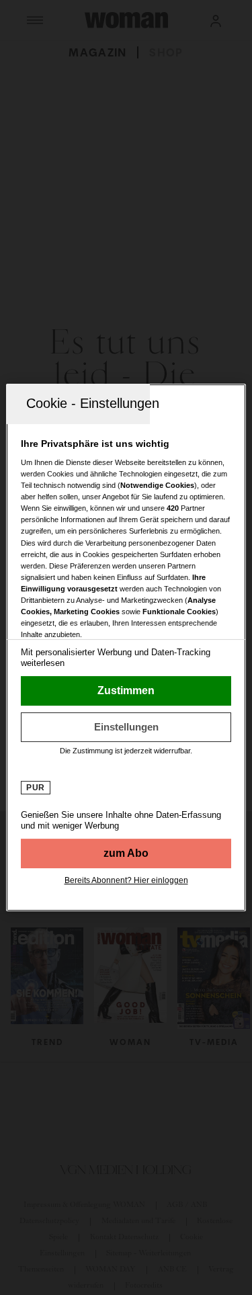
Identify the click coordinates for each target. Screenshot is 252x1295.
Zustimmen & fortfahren (125, 691)
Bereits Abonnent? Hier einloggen (126, 880)
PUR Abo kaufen (125, 853)
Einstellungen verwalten (125, 727)
